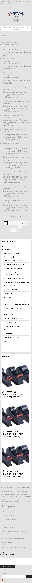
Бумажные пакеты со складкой (13, 261)
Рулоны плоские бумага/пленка (14, 264)
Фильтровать (7, 566)
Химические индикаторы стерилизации (16, 305)
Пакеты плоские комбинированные (15, 278)
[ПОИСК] (29, 577)
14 (16, 230)
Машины (6, 349)
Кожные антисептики (10, 322)
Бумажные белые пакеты (12, 253)
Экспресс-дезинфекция (11, 326)
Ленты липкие (8, 315)
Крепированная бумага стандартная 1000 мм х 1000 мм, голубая (15, 165)
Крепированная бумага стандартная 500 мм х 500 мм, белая (16, 123)
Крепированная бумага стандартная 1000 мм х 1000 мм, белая (15, 137)
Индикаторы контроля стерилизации (14, 301)
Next (20, 227)
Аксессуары (7, 297)
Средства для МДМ (10, 334)
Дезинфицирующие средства (12, 318)
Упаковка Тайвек (9, 293)
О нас (4, 511)
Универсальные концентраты (13, 330)
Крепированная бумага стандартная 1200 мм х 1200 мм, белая (15, 193)
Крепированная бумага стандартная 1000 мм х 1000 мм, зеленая (15, 179)
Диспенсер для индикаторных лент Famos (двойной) (17, 52)
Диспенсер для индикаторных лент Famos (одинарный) (17, 66)
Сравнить (6, 47)
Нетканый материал (10, 289)
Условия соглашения (9, 524)
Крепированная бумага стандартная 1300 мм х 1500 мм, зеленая (15, 109)
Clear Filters (13, 42)
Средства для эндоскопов (12, 337)
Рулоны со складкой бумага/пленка (15, 268)
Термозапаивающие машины (11, 345)
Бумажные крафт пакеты (12, 257)
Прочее (6, 341)
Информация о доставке (10, 515)
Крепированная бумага (11, 286)
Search (4, 573)
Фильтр (4, 35)
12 (26, 223)
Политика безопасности (10, 520)
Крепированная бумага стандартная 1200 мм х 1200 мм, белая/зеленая (15, 208)
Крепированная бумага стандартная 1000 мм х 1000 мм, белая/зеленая (15, 151)
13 (12, 230)
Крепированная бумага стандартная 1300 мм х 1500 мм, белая (15, 94)
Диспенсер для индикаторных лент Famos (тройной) (17, 80)
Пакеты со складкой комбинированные (16, 282)
